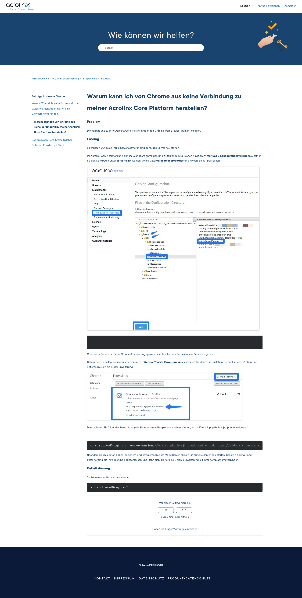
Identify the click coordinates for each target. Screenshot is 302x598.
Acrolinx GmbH (39, 79)
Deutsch (245, 6)
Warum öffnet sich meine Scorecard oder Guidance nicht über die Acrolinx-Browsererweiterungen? (55, 109)
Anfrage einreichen (269, 6)
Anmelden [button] (290, 6)
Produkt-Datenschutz (189, 578)
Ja (166, 510)
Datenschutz (151, 578)
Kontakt (102, 578)
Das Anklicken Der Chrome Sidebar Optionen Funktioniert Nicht (52, 143)
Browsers (105, 79)
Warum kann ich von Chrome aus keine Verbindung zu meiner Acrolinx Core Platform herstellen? (57, 127)
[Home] (20, 6)
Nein (184, 510)
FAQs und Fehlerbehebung (65, 79)
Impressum (124, 578)
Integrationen (89, 79)
